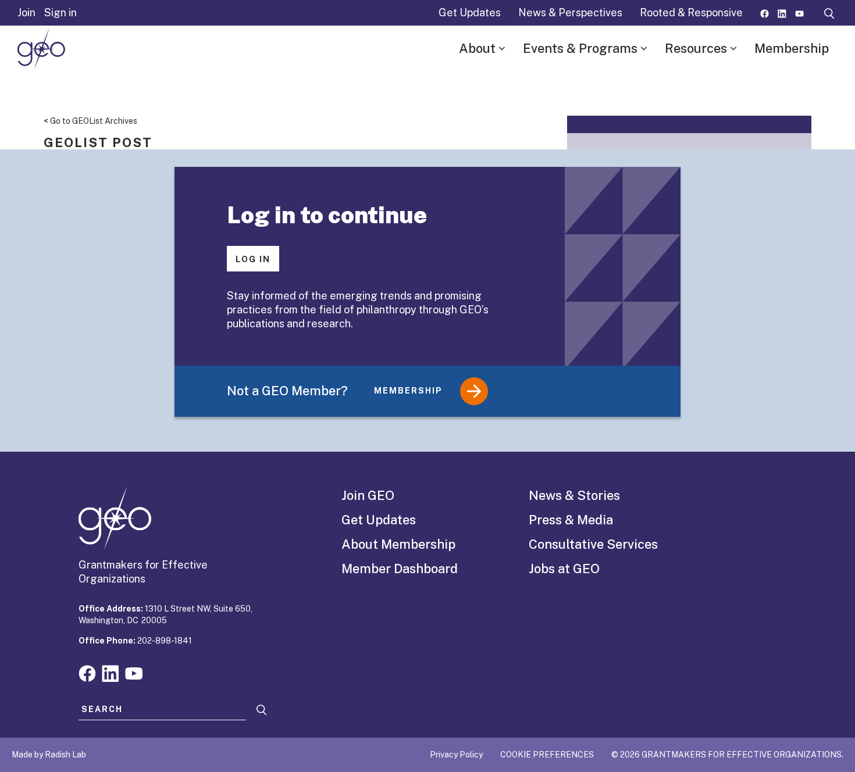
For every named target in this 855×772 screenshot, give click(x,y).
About (477, 48)
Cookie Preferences (547, 754)
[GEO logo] (41, 48)
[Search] (262, 710)
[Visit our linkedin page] (782, 12)
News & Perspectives (570, 12)
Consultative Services (593, 544)
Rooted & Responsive (691, 12)
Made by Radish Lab (49, 754)
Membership (791, 48)
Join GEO (367, 495)
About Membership (398, 544)
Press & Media (571, 519)
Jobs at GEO (564, 568)
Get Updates (470, 12)
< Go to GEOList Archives (90, 121)
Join (26, 12)
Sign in (60, 12)
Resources (696, 48)
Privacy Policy (456, 754)
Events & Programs (580, 48)
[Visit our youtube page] (799, 12)
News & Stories (574, 495)
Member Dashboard (399, 568)
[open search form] (829, 13)
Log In (253, 259)
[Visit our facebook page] (764, 12)
